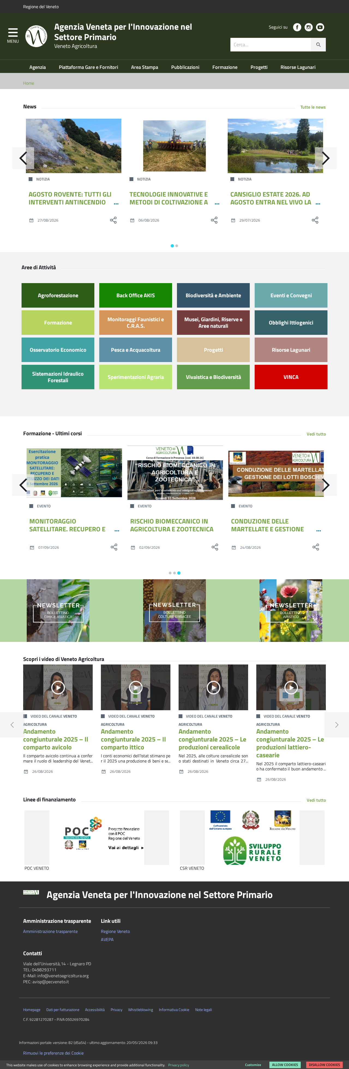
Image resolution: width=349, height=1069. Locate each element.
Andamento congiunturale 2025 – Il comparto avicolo (55, 739)
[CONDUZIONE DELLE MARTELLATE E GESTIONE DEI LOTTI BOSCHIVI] (275, 473)
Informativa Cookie (174, 1010)
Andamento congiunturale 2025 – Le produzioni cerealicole (212, 739)
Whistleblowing (140, 1010)
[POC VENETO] (97, 837)
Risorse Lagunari (298, 67)
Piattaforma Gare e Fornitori (89, 67)
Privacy (116, 1010)
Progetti (260, 67)
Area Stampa (145, 67)
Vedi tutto (316, 434)
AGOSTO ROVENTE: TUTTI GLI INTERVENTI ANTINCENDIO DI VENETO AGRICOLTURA (70, 202)
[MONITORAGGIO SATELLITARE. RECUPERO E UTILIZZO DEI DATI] (73, 473)
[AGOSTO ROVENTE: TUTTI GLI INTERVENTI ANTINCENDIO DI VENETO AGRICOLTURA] (73, 146)
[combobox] (278, 44)
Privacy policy (178, 1065)
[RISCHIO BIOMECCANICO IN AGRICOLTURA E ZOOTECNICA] (174, 473)
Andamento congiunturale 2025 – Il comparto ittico (133, 739)
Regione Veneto (115, 931)
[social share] (113, 220)
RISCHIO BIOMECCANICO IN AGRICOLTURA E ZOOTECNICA (171, 525)
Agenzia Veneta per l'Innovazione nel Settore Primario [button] (160, 894)
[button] (13, 36)
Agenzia (38, 67)
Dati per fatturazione (62, 1010)
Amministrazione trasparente (50, 931)
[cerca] (318, 44)
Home (28, 83)
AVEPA (107, 939)
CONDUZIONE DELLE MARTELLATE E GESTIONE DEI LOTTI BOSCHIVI (266, 529)
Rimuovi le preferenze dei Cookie (53, 1053)
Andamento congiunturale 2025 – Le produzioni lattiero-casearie (290, 742)
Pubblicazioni (185, 67)
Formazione (225, 67)
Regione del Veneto (41, 6)
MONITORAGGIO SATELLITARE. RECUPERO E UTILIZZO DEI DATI (67, 529)
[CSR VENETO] (252, 837)
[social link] (297, 27)
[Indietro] (23, 158)
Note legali (203, 1010)
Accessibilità (95, 1010)
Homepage (31, 1010)
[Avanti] (326, 158)
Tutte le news (313, 107)
